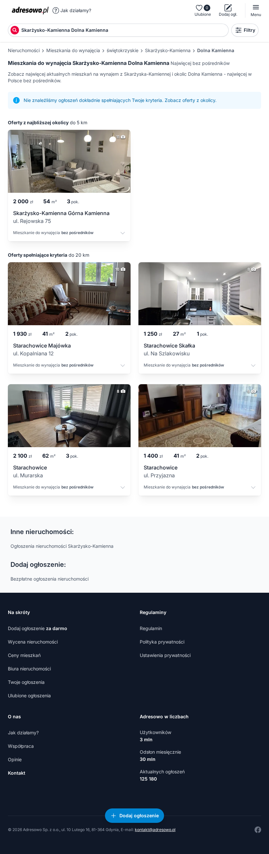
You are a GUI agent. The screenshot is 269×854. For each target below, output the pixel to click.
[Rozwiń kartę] (122, 234)
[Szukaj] (15, 30)
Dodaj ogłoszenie (37, 628)
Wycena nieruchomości (33, 642)
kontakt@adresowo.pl (155, 829)
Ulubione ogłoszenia (29, 695)
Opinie (15, 759)
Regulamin (151, 628)
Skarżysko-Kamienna (168, 50)
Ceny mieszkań (24, 655)
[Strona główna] (30, 10)
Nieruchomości (24, 50)
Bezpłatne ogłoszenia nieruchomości (49, 579)
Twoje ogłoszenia (26, 682)
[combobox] (124, 30)
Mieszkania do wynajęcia (73, 50)
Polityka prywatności (162, 642)
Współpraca (21, 746)
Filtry (249, 30)
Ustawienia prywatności (165, 655)
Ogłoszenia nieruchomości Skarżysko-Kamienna (62, 546)
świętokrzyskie (122, 50)
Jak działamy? (75, 10)
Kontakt (16, 773)
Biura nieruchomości (29, 668)
